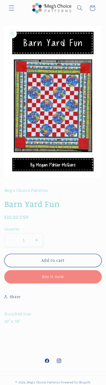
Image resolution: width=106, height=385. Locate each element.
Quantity (11, 229)
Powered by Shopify (75, 382)
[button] (11, 8)
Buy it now (53, 276)
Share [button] (15, 296)
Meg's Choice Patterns (43, 382)
